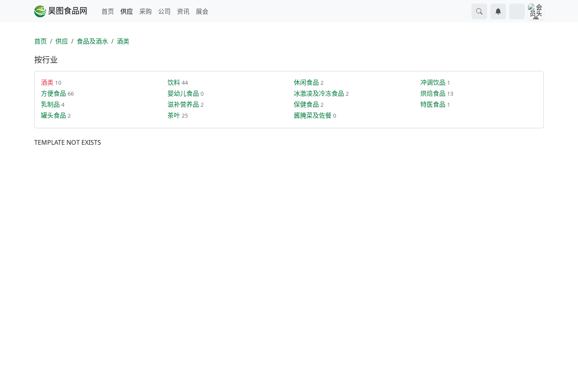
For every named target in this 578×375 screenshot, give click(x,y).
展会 (202, 11)
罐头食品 (53, 115)
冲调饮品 (432, 82)
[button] (479, 11)
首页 (107, 11)
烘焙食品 (432, 93)
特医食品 (432, 104)
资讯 (183, 11)
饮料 (174, 82)
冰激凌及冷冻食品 (319, 93)
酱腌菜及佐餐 (312, 115)
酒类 (123, 41)
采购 (145, 11)
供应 (126, 11)
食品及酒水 (92, 41)
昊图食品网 (66, 10)
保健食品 (306, 104)
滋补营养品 (183, 104)
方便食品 (53, 93)
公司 (164, 11)
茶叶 (174, 115)
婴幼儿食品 (183, 93)
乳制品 (50, 104)
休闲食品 (306, 82)
